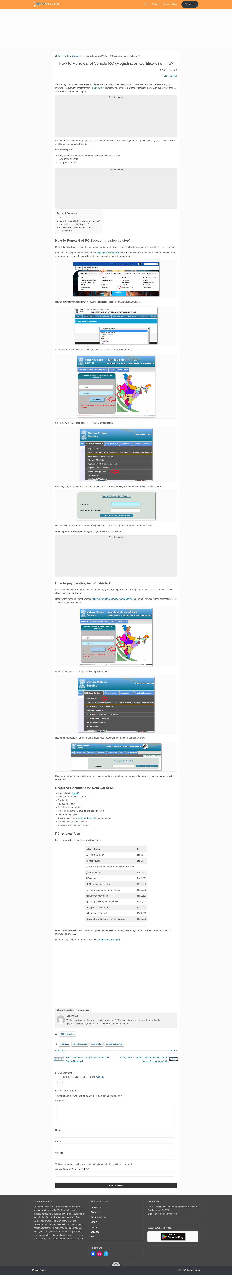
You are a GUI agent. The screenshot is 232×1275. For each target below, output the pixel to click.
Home (146, 4)
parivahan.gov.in (80, 1044)
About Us (95, 1212)
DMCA (94, 1222)
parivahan (65, 1044)
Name (58, 1130)
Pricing (166, 4)
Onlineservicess (98, 1217)
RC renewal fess (66, 231)
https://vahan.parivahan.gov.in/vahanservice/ (113, 599)
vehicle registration (114, 1044)
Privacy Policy (39, 1270)
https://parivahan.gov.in (110, 940)
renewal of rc (96, 1044)
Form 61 (92, 818)
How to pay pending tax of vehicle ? (74, 224)
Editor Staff (171, 76)
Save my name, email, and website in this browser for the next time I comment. (95, 1164)
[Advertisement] (116, 28)
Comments (61, 1101)
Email (58, 1141)
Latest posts (82, 1010)
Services (156, 4)
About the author (65, 1010)
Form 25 (96, 88)
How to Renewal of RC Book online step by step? (79, 221)
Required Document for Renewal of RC (75, 227)
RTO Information (68, 1034)
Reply (101, 1077)
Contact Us (190, 4)
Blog (174, 4)
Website (59, 1153)
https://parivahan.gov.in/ (108, 253)
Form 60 (82, 818)
